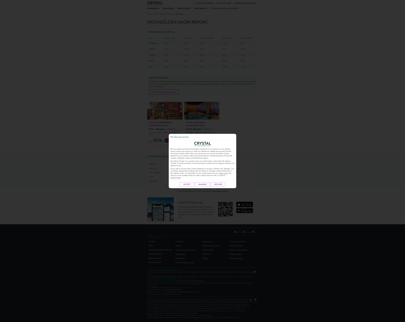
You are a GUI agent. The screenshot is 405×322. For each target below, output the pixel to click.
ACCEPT (186, 184)
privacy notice (175, 178)
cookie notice (223, 173)
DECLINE (218, 184)
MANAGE (202, 184)
